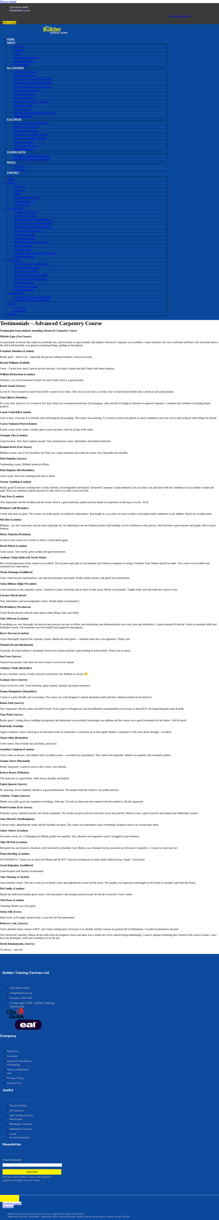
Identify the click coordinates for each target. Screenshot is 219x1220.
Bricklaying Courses (25, 71)
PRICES (11, 162)
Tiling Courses (22, 109)
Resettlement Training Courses (31, 101)
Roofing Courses (23, 105)
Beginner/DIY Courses (26, 126)
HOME (11, 39)
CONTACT (13, 172)
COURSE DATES (16, 152)
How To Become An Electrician (31, 123)
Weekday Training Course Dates (32, 155)
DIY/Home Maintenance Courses (32, 86)
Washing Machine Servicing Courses (34, 112)
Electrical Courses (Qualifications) (33, 82)
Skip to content (8, 1)
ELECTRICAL (14, 119)
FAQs (17, 53)
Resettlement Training (26, 57)
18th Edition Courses (25, 130)
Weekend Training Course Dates (31, 159)
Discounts (19, 169)
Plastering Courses (24, 94)
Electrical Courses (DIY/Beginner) (32, 79)
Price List (19, 166)
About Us (19, 46)
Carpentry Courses (24, 75)
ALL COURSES (15, 68)
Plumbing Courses (24, 97)
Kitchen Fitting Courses (27, 90)
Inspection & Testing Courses (30, 134)
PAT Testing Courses (25, 145)
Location (19, 50)
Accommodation (23, 61)
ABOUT (11, 42)
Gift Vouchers (21, 64)
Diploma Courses (23, 141)
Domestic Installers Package (30, 138)
